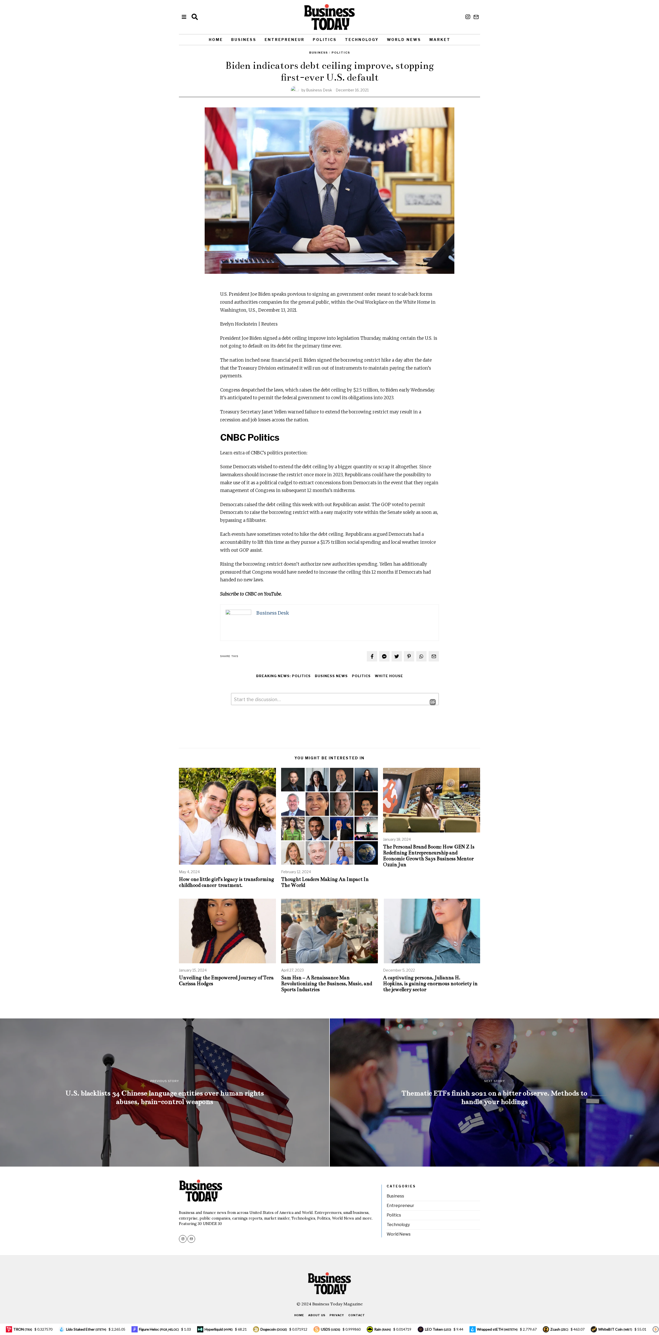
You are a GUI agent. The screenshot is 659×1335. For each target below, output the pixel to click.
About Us (316, 1315)
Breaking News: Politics (283, 676)
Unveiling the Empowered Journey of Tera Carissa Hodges (226, 981)
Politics (325, 39)
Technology (362, 39)
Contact (356, 1315)
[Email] (476, 17)
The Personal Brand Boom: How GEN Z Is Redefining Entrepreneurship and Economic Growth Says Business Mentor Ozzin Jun (428, 856)
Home (216, 39)
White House (389, 676)
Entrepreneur (285, 39)
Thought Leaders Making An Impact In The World (325, 882)
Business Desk (319, 90)
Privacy (337, 1315)
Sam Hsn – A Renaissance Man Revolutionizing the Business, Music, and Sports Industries (326, 983)
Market (439, 39)
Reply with (429, 702)
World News (404, 39)
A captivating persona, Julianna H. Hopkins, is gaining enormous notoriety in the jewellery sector (430, 983)
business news (331, 676)
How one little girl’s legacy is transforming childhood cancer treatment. (226, 882)
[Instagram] (467, 17)
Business (243, 39)
